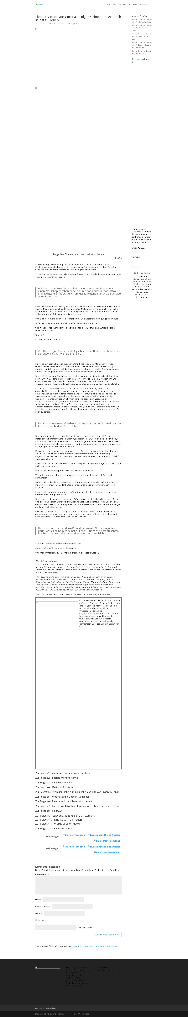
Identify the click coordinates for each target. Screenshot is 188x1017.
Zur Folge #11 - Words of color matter (58, 823)
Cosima (41, 24)
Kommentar (42, 875)
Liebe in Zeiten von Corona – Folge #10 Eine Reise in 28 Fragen (142, 36)
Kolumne (60, 24)
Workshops (133, 4)
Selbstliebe (69, 24)
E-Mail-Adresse (43, 906)
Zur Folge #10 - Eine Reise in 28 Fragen (58, 819)
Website (39, 913)
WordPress (83, 1014)
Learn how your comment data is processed (95, 946)
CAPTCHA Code (84, 927)
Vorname (136, 257)
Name (39, 900)
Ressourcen (144, 4)
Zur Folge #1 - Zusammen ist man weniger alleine (63, 773)
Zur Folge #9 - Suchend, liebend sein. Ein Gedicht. (65, 815)
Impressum (39, 1008)
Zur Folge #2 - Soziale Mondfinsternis (56, 778)
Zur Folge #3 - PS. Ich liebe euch (54, 782)
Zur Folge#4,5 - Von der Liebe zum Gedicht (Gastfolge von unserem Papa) (77, 792)
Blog (108, 4)
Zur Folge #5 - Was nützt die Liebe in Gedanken (62, 797)
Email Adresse (139, 248)
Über (114, 4)
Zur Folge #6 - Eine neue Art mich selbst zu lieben (63, 801)
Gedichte (122, 4)
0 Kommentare (80, 24)
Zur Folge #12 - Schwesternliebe (53, 828)
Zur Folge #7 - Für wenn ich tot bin (55, 806)
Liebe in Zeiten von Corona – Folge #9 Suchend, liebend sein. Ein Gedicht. (142, 45)
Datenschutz (51, 1008)
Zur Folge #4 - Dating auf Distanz (54, 787)
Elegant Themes (56, 1014)
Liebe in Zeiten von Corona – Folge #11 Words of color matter (142, 28)
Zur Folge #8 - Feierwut (48, 811)
